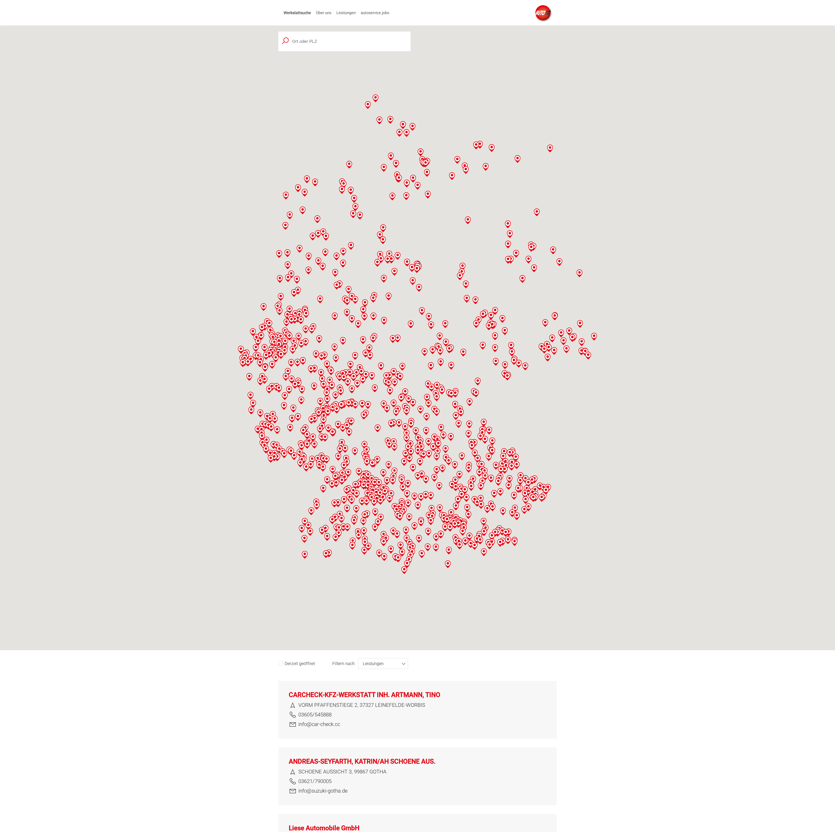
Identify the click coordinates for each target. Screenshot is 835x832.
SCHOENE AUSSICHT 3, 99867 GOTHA (342, 772)
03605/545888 (315, 715)
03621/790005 (315, 781)
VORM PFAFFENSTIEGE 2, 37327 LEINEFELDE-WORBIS (361, 705)
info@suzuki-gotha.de (322, 791)
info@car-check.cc (319, 724)
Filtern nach (343, 663)
